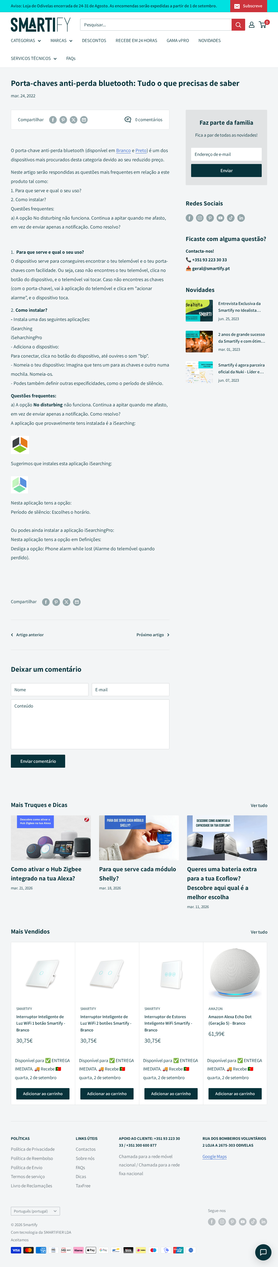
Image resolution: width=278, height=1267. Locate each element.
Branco (123, 150)
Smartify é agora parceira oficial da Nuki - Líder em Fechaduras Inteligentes (241, 368)
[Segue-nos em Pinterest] (210, 217)
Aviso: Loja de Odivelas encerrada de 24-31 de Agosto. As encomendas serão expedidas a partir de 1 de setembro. (114, 6)
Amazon (215, 1008)
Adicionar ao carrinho (43, 1093)
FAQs (70, 58)
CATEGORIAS (23, 40)
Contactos (86, 1149)
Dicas (81, 1176)
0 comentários (148, 120)
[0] (262, 24)
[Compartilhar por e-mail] (84, 119)
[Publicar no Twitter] (73, 119)
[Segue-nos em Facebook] (189, 217)
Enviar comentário (38, 761)
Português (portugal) (31, 1211)
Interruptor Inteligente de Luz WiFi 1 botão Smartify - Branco (40, 1023)
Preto (141, 150)
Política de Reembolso (32, 1158)
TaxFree (83, 1186)
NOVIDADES (209, 40)
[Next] (267, 1023)
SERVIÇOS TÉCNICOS (31, 58)
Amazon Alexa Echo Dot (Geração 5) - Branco (230, 1020)
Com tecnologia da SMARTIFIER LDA (41, 1232)
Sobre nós (85, 1158)
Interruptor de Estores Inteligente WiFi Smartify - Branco (168, 1023)
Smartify (24, 1008)
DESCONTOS (94, 40)
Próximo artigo (150, 635)
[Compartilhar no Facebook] (53, 119)
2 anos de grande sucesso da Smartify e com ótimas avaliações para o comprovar (241, 338)
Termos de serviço (28, 1176)
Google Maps (215, 1156)
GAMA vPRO (178, 40)
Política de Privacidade (33, 1149)
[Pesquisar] (238, 25)
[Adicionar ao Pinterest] (63, 119)
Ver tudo (259, 805)
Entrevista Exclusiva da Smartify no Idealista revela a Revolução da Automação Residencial (239, 307)
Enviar (226, 170)
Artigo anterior (30, 635)
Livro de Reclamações (31, 1186)
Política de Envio (26, 1167)
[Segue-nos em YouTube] (220, 217)
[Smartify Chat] (263, 1252)
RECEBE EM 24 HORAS (136, 40)
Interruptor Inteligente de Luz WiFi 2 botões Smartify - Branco (105, 1023)
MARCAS (58, 40)
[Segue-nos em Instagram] (200, 217)
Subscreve (252, 6)
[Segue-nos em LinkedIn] (241, 217)
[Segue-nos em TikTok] (231, 217)
